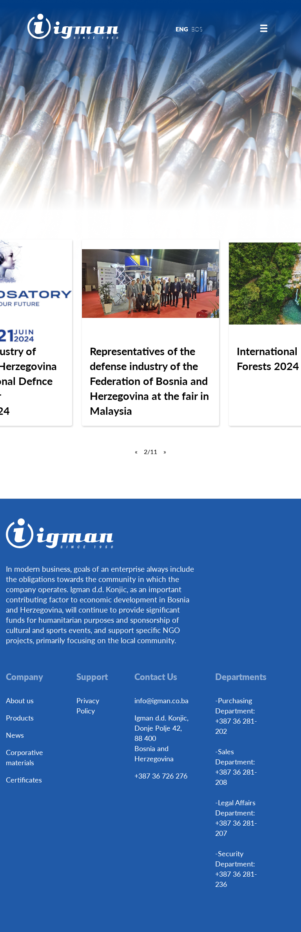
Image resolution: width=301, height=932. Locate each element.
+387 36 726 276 (160, 776)
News (15, 735)
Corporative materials (24, 757)
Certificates (24, 779)
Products (20, 717)
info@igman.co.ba (161, 700)
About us (20, 700)
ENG (182, 29)
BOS (197, 29)
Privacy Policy (87, 705)
